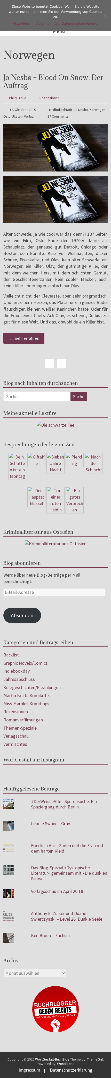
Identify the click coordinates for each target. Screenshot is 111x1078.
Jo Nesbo (81, 109)
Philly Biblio (17, 98)
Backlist (11, 655)
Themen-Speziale (20, 728)
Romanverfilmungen (23, 720)
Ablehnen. (44, 23)
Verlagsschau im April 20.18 (57, 891)
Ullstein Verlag (23, 116)
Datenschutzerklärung (71, 1070)
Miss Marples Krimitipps (26, 704)
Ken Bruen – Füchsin (50, 935)
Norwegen (98, 109)
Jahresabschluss (19, 679)
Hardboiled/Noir (60, 109)
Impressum (29, 1070)
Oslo (7, 116)
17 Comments (58, 116)
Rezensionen (49, 98)
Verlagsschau (16, 736)
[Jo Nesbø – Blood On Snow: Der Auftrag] (55, 127)
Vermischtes (15, 744)
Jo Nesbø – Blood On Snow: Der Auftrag (53, 81)
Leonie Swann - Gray (50, 823)
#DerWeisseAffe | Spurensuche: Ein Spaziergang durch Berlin (64, 804)
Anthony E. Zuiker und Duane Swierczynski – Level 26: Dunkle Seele (66, 916)
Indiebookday (16, 671)
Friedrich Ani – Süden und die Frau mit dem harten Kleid (67, 848)
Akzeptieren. (23, 23)
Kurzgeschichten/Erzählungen (32, 687)
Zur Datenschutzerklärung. (76, 23)
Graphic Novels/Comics (25, 663)
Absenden (22, 615)
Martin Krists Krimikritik (26, 695)
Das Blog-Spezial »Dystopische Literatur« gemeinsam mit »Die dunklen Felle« (69, 873)
